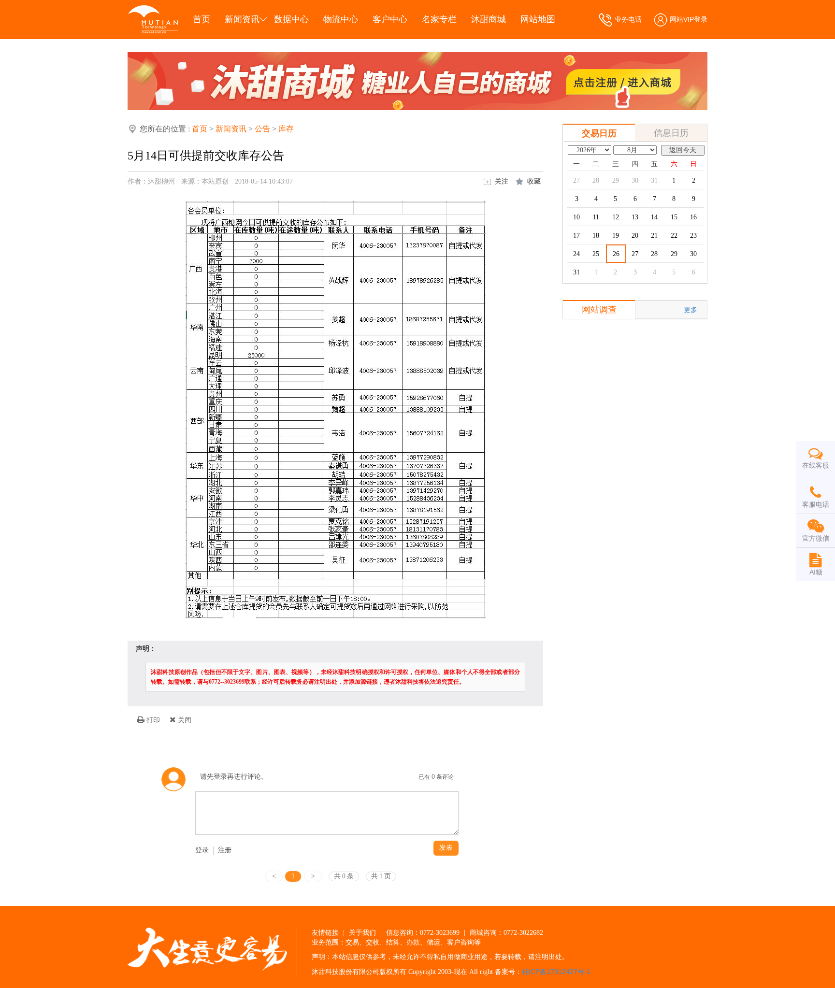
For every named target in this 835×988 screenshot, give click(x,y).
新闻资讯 (242, 19)
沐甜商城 (488, 19)
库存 (286, 129)
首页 (201, 19)
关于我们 (362, 932)
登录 (202, 850)
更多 (690, 310)
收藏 (534, 181)
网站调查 (599, 310)
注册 (224, 850)
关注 (501, 181)
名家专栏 (439, 19)
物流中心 (340, 19)
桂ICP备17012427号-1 (556, 971)
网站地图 (537, 19)
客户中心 (390, 19)
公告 (262, 129)
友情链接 (325, 932)
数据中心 (291, 19)
